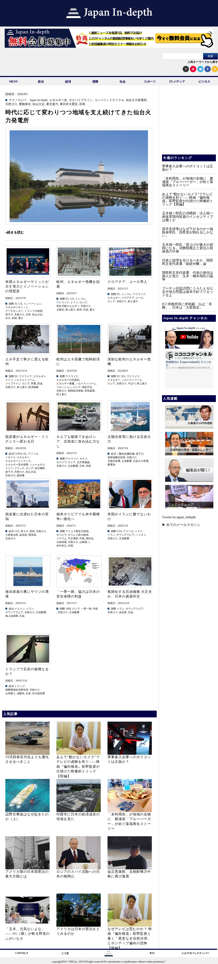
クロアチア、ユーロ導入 (127, 282)
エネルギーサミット (16, 307)
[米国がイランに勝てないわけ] (130, 494)
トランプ (19, 686)
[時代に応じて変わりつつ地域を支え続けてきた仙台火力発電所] (78, 176)
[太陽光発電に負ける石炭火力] (130, 416)
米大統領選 (38, 693)
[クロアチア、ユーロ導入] (130, 261)
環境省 (32, 535)
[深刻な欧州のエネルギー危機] (130, 339)
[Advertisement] (188, 123)
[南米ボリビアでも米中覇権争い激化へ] (78, 494)
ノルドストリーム (24, 380)
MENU (13, 81)
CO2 (16, 531)
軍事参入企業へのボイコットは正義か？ (187, 167)
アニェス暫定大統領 (77, 531)
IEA (123, 376)
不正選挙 (73, 538)
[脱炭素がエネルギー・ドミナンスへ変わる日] (27, 416)
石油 (21, 616)
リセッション (64, 387)
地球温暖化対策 (116, 457)
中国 (82, 538)
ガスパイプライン (81, 100)
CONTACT (21, 953)
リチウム (61, 538)
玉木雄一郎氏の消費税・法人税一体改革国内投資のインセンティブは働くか (187, 216)
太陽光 (60, 309)
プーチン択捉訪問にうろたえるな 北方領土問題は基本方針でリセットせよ (189, 292)
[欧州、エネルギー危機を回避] (78, 261)
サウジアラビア (125, 535)
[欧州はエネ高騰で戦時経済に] (78, 339)
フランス (19, 468)
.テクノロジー (17, 100)
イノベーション (33, 303)
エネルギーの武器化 (67, 380)
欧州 (79, 309)
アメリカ (33, 453)
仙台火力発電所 (136, 100)
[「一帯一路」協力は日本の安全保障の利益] (78, 571)
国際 (95, 81)
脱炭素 (20, 475)
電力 (20, 318)
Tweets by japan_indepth (179, 517)
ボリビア (61, 535)
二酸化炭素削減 (126, 453)
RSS (152, 953)
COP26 (18, 453)
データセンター (14, 311)
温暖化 (20, 693)
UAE (119, 531)
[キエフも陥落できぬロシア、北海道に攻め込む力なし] (78, 416)
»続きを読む (14, 232)
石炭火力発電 (140, 461)
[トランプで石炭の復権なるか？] (27, 649)
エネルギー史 (58, 100)
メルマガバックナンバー (195, 953)
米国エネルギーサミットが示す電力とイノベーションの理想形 (27, 286)
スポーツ (150, 81)
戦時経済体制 (75, 390)
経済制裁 (33, 387)
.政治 (11, 608)
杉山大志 (38, 104)
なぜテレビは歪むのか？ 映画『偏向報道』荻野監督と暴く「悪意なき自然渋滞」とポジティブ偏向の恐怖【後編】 (130, 938)
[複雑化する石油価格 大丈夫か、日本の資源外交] (130, 571)
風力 (92, 309)
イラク (138, 531)
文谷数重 (73, 466)
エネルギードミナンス (18, 461)
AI (15, 303)
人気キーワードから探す (203, 61)
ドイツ (74, 302)
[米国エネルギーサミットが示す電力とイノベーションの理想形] (27, 261)
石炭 (85, 309)
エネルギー (114, 298)
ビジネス (204, 81)
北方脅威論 (83, 462)
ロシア (83, 302)
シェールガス (37, 464)
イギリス (10, 457)
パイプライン (13, 383)
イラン (111, 535)
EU (67, 299)
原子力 (9, 314)
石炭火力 (10, 475)
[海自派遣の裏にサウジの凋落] (27, 571)
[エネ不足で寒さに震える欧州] (27, 339)
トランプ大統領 (33, 311)
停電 (33, 383)
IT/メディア (177, 81)
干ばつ (132, 383)
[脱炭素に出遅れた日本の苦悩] (27, 494)
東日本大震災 (69, 104)
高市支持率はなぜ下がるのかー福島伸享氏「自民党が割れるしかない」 (187, 232)
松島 (82, 104)
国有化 (89, 538)
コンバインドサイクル (109, 100)
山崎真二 (84, 542)
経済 (68, 81)
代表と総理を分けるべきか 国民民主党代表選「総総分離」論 (187, 262)
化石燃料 (40, 468)
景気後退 (90, 390)
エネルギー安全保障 (16, 464)
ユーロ (139, 298)
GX (20, 303)
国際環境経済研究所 (16, 690)
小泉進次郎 (11, 535)
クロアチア (128, 298)
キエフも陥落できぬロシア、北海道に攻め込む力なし (78, 441)
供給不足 (87, 387)
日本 (28, 314)
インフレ (80, 299)
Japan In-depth (38, 100)
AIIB (68, 608)
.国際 (11, 303)
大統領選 (61, 542)
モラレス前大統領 (78, 535)
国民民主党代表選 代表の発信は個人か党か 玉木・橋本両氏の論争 (187, 276)
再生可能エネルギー (67, 306)
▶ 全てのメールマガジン (181, 525)
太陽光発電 (114, 461)
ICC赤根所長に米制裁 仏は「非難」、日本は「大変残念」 (187, 305)
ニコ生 (65, 953)
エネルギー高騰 (65, 383)
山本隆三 (10, 693)
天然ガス (11, 104)
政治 (41, 81)
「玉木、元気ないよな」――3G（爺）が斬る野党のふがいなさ (27, 933)
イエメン (19, 608)
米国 (14, 318)
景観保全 (25, 104)
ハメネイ (141, 535)
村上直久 (70, 309)
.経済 (11, 453)
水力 (7, 318)
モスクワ (61, 462)
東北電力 (52, 104)
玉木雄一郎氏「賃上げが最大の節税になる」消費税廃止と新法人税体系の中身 (187, 248)
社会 (123, 81)
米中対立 (61, 545)
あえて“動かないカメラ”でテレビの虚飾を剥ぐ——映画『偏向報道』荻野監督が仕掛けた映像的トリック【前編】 (78, 766)
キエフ (83, 458)
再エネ (24, 531)
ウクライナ (62, 302)
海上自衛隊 (11, 616)
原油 (39, 383)
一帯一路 (86, 608)
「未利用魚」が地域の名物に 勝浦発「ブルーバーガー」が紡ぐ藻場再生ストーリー (187, 182)
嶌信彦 (23, 535)
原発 (32, 531)
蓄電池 (111, 464)
